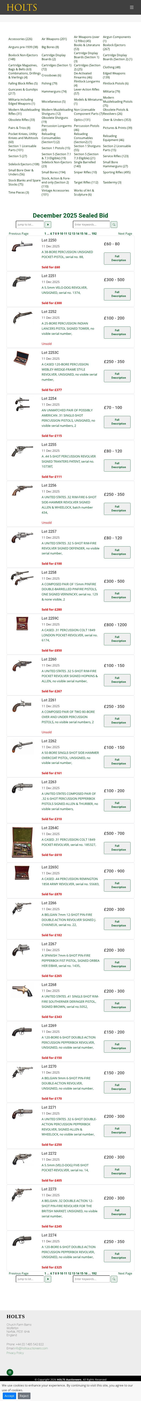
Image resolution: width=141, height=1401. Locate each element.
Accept (9, 1395)
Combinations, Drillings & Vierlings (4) (24, 75)
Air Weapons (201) (54, 39)
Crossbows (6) (51, 75)
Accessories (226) (20, 39)
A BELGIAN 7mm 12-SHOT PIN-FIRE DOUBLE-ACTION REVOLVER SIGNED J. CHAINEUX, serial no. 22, (69, 919)
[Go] (48, 224)
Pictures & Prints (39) (117, 128)
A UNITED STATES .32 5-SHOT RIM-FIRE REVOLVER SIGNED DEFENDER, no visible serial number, (71, 548)
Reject (24, 1395)
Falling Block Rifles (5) (23, 83)
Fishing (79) (49, 83)
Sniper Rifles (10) (85, 172)
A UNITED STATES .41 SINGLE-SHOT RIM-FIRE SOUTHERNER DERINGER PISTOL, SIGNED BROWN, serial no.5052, (70, 1001)
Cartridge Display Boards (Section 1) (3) (86, 57)
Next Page (125, 234)
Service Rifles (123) (116, 156)
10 (61, 234)
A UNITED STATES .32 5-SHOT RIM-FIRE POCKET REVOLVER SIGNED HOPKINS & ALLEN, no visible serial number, (70, 676)
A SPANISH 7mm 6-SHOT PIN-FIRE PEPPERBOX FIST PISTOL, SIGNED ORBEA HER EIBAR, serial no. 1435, (71, 960)
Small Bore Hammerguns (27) (115, 164)
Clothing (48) (111, 67)
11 (65, 234)
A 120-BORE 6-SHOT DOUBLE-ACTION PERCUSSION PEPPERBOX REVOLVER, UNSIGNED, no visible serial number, (69, 1042)
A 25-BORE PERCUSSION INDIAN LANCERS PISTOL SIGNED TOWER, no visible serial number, (68, 328)
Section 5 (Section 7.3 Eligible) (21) (86, 156)
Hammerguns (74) (54, 91)
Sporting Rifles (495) (117, 172)
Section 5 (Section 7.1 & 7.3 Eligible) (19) (56, 156)
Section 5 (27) (17, 156)
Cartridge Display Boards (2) (54, 57)
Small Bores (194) (54, 172)
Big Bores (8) (50, 47)
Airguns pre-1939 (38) (23, 47)
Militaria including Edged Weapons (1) (21, 102)
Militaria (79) (111, 91)
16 (85, 234)
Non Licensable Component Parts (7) (88, 112)
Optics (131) (82, 120)
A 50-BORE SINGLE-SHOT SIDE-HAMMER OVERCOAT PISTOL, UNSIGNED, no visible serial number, (70, 757)
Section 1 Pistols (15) (56, 148)
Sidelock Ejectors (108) (23, 164)
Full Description (118, 258)
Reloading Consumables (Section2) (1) (83, 138)
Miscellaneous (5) (54, 102)
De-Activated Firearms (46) (83, 75)
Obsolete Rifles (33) (21, 120)
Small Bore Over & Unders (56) (21, 172)
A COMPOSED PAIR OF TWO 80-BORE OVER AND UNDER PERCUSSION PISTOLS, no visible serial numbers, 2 (68, 716)
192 (94, 234)
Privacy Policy (15, 1353)
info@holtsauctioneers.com (31, 1348)
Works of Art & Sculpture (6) (84, 192)
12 (69, 234)
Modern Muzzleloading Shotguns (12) (57, 112)
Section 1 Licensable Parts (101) (22, 148)
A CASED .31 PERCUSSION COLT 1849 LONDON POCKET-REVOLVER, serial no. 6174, (70, 635)
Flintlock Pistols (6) (116, 83)
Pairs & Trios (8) (19, 128)
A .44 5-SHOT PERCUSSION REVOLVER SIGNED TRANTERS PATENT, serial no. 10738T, (69, 461)
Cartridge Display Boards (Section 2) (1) (117, 57)
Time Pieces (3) (18, 192)
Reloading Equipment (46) (113, 138)
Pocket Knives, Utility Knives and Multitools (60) (23, 138)
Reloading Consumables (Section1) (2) (51, 138)
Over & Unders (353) (117, 120)
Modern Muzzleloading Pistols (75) (118, 101)
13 (73, 234)
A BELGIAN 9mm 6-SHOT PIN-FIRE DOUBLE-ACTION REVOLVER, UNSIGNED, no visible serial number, (68, 1083)
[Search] (114, 224)
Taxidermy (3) (112, 182)
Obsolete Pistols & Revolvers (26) (115, 112)
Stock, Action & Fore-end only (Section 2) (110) (56, 182)
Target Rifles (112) (86, 182)
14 (77, 234)
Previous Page (18, 234)
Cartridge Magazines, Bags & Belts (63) (22, 67)
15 (81, 234)
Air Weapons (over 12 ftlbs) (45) (87, 39)
